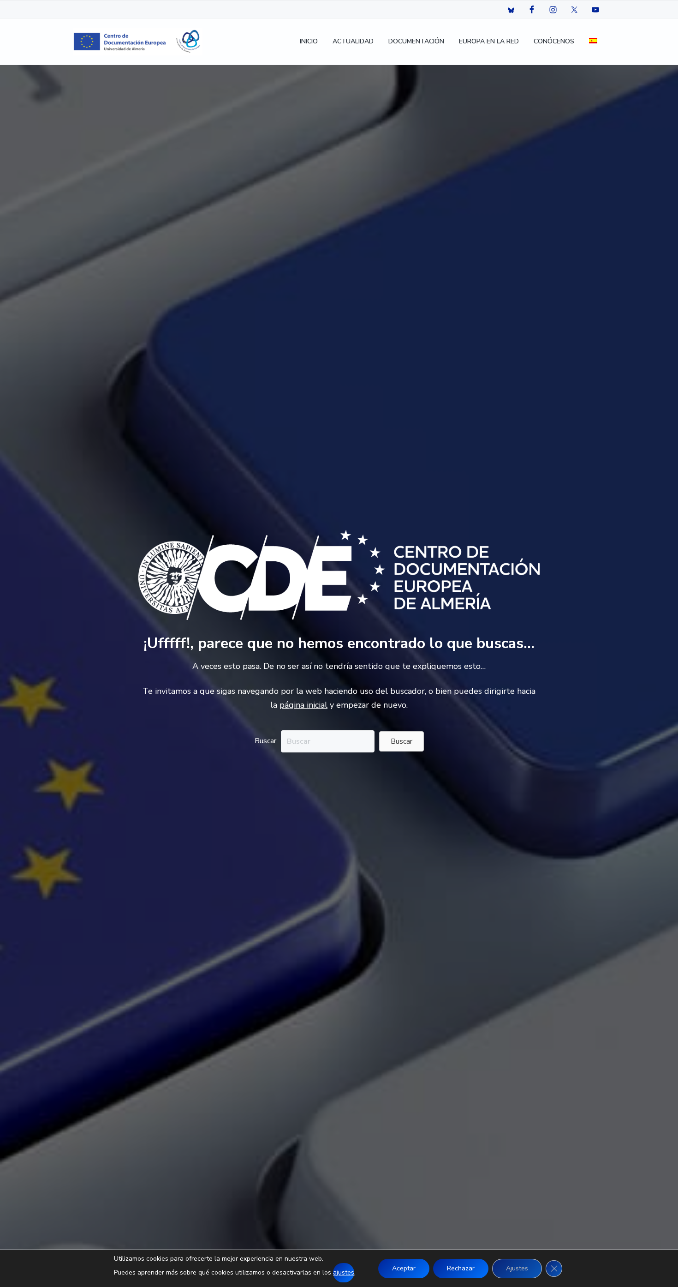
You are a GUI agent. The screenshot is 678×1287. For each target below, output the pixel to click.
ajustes (343, 1272)
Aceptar (404, 1268)
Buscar (265, 741)
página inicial (303, 704)
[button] (401, 741)
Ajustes (517, 1268)
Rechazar (461, 1268)
